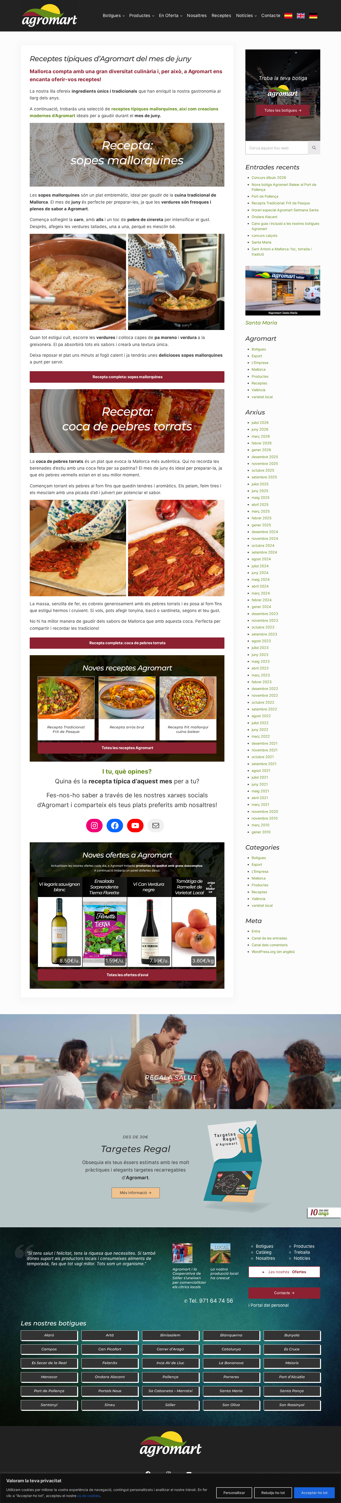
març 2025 (261, 511)
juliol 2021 (260, 777)
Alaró (49, 1335)
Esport (257, 356)
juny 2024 (260, 573)
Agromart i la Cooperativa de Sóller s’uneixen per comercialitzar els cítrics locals (189, 1278)
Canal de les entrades (269, 938)
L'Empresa (260, 362)
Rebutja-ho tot (273, 1493)
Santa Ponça (292, 1391)
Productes (260, 376)
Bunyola (292, 1335)
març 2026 (261, 436)
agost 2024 (261, 559)
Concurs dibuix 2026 (269, 177)
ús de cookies (88, 1496)
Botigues (259, 349)
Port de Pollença (265, 196)
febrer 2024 (262, 600)
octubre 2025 (263, 470)
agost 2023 (261, 641)
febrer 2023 (262, 682)
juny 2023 (260, 654)
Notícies (302, 1258)
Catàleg (263, 1252)
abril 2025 (260, 504)
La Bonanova (231, 1363)
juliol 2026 (260, 422)
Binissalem (170, 1335)
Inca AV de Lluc (170, 1363)
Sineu (110, 1405)
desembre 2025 (265, 457)
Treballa (302, 1252)
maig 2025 (261, 497)
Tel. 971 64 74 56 (211, 1300)
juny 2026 (260, 429)
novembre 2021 (265, 750)
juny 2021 (260, 784)
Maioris (292, 1363)
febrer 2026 (262, 443)
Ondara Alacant (264, 217)
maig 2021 (260, 791)
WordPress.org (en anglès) (273, 951)
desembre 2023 (265, 613)
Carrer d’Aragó (170, 1349)
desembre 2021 (265, 743)
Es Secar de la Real (49, 1363)
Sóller (170, 1405)
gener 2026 (261, 450)
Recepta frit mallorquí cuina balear (188, 729)
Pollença (170, 1377)
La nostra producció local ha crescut (224, 1273)
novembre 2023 (265, 620)
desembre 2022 (265, 688)
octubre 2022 (263, 702)
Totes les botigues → (283, 110)
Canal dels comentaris (270, 945)
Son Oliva (231, 1405)
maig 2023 (261, 661)
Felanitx (109, 1363)
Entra (256, 931)
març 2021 (260, 804)
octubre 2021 (263, 757)
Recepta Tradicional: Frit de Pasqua (66, 729)
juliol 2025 (260, 484)
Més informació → (136, 1192)
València (258, 390)
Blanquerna (231, 1335)
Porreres (231, 1377)
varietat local (262, 397)
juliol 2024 (260, 566)
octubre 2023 (263, 627)
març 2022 (261, 736)
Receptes (259, 383)
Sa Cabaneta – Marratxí (170, 1391)
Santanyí (49, 1405)
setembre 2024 (264, 552)
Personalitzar (234, 1493)
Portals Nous (109, 1391)
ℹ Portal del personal (268, 1305)
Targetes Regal (135, 1148)
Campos (49, 1349)
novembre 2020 (265, 811)
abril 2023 (260, 668)
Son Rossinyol (291, 1405)
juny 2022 (260, 729)
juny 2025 (260, 491)
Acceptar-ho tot (314, 1493)
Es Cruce (292, 1349)
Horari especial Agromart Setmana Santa (285, 210)
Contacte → (284, 1292)
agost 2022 (261, 716)
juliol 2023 (260, 647)
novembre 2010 (265, 818)
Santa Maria (261, 242)
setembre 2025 (264, 477)
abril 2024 (260, 586)
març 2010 (260, 825)
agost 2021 (261, 770)
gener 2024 (261, 606)
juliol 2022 (260, 723)
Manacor (49, 1377)
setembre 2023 (264, 634)
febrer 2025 (262, 518)
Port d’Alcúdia (292, 1377)
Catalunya (231, 1349)
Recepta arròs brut (127, 727)
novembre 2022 (265, 695)
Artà (110, 1335)
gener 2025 (261, 525)
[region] (170, 1488)
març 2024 (261, 593)
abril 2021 (260, 798)
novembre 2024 (265, 538)
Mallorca (259, 369)
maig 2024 (261, 579)
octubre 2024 (263, 545)
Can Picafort (109, 1349)
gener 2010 (261, 832)
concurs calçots (264, 235)
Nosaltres (265, 1258)
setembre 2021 (264, 764)
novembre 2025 (265, 463)
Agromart (137, 1178)
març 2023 (261, 675)
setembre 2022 (264, 709)
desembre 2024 (265, 532)
